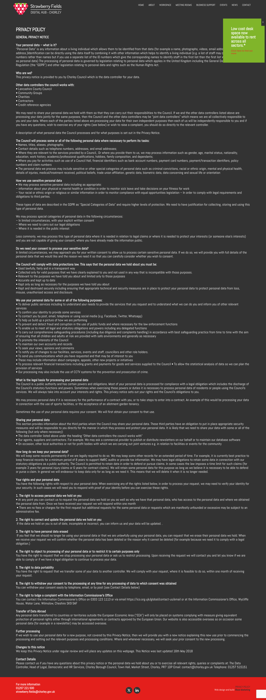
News (235, 5)
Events (223, 5)
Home (141, 5)
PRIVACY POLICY (242, 686)
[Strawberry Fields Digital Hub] (37, 13)
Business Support (205, 5)
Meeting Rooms (184, 5)
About (152, 5)
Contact (246, 5)
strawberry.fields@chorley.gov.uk (35, 691)
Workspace (165, 5)
